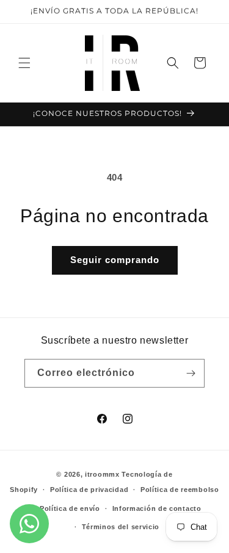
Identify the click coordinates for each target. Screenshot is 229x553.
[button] (24, 62)
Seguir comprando (114, 260)
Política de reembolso (179, 489)
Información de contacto (157, 508)
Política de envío (70, 508)
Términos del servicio (121, 526)
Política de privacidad (89, 489)
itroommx (102, 474)
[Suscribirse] (190, 373)
